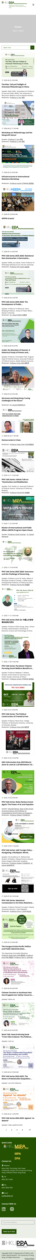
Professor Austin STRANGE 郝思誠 (22, 183)
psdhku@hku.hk (7, 1196)
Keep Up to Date (9, 1231)
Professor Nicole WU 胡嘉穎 (20, 492)
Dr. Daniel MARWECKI (17, 405)
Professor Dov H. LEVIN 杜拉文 (20, 911)
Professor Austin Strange (17, 534)
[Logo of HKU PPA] (14, 2)
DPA (17, 1158)
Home (15, 31)
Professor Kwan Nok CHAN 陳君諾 (22, 444)
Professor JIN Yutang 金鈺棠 (19, 267)
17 (30, 1130)
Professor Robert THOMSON (20, 815)
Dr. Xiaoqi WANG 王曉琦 (18, 315)
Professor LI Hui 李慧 (17, 97)
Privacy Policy (29, 1258)
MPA (18, 1154)
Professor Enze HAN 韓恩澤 (19, 363)
